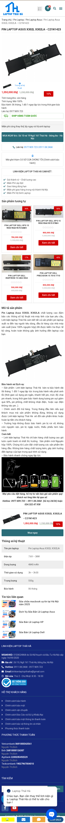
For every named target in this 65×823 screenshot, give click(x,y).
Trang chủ (7, 19)
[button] (32, 137)
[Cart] (48, 8)
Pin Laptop (18, 19)
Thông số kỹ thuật (20, 86)
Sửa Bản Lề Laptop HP (31, 622)
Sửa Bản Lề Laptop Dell (31, 632)
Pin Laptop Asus (34, 19)
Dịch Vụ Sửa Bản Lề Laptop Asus (37, 611)
